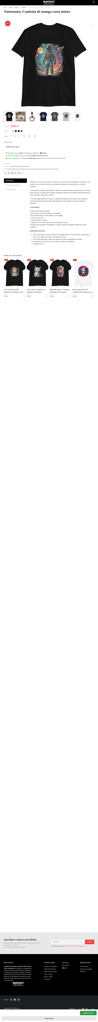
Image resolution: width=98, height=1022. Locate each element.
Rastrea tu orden (48, 977)
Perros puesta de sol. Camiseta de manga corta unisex (82, 291)
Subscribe (89, 942)
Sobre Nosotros (84, 966)
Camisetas (23, 7)
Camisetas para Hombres (19, 169)
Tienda (11, 7)
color (6, 131)
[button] (92, 2)
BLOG (65, 968)
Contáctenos (47, 979)
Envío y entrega (48, 974)
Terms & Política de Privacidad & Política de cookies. (75, 946)
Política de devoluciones (50, 971)
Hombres (23, 166)
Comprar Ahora (48, 1018)
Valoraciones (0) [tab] (11, 189)
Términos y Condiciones (50, 966)
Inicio (5, 7)
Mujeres (17, 7)
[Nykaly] (49, 2)
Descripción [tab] (9, 180)
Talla (6, 136)
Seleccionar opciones (23, 295)
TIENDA (66, 963)
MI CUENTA (65, 965)
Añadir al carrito (88, 1013)
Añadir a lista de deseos (12, 147)
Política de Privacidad (50, 969)
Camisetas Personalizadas (42, 169)
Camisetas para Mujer (30, 169)
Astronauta (9, 169)
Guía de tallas (8, 142)
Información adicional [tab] (13, 185)
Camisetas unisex (53, 169)
